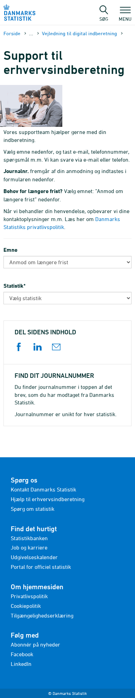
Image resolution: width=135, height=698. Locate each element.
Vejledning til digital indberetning (79, 33)
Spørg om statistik (32, 509)
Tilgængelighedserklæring (42, 615)
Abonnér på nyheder (35, 644)
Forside (11, 33)
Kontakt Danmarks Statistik (43, 489)
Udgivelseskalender (34, 557)
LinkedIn (21, 664)
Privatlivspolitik (29, 596)
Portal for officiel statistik (41, 567)
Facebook (22, 654)
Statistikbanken (29, 538)
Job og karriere (29, 547)
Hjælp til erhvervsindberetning (47, 499)
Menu (125, 18)
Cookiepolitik (26, 606)
